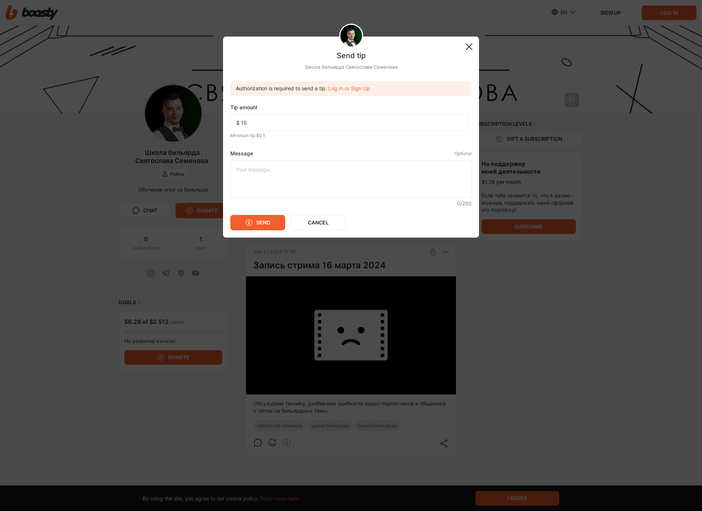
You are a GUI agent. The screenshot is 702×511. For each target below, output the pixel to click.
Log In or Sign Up (349, 88)
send (263, 222)
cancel (318, 222)
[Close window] (469, 46)
